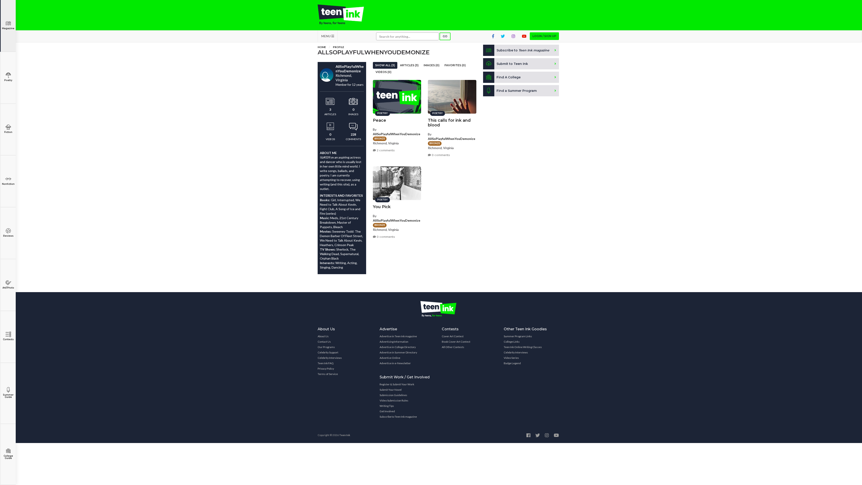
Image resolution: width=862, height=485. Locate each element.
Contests (8, 339)
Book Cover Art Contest (456, 341)
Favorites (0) (455, 65)
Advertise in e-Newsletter (395, 363)
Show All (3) (385, 65)
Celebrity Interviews (330, 357)
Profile (338, 47)
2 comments (385, 150)
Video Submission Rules (394, 400)
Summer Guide (8, 396)
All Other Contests (453, 347)
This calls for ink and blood (449, 123)
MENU (326, 36)
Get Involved (387, 411)
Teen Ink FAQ (326, 363)
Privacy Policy (326, 368)
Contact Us (324, 341)
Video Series (511, 357)
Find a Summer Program (517, 91)
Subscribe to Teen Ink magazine (398, 416)
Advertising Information (394, 341)
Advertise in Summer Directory (398, 352)
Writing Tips (387, 406)
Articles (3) (409, 65)
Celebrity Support (328, 352)
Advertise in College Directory (398, 347)
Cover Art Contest (453, 336)
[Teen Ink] (345, 14)
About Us (323, 336)
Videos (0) (383, 72)
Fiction (8, 132)
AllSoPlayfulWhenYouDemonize (396, 134)
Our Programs (326, 347)
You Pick (382, 206)
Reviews (8, 235)
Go (445, 36)
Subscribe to (523, 50)
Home (322, 47)
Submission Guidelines (393, 395)
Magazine (8, 28)
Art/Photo (8, 287)
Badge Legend (512, 363)
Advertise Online (390, 357)
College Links (512, 341)
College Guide (8, 457)
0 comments (440, 155)
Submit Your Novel (391, 389)
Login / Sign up (544, 36)
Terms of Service (328, 374)
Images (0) (432, 65)
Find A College (509, 77)
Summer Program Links (518, 336)
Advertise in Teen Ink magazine (398, 336)
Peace (379, 120)
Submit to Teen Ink (512, 64)
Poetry (8, 80)
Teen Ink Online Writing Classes (523, 347)
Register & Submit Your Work (397, 384)
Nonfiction (8, 184)
